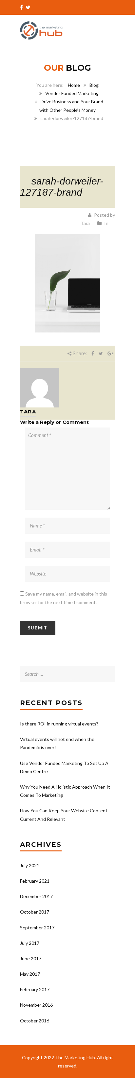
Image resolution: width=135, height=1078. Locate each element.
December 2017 (36, 896)
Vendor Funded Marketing (72, 93)
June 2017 (30, 958)
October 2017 (34, 912)
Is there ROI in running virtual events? (59, 723)
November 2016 (36, 1005)
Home (74, 85)
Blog (94, 85)
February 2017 (34, 989)
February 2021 (34, 881)
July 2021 (29, 865)
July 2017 (29, 943)
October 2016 (34, 1020)
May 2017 (30, 974)
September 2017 (37, 927)
